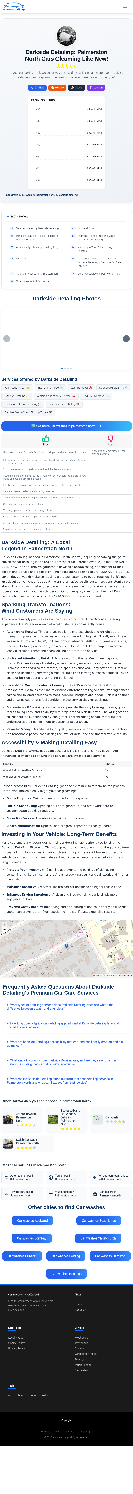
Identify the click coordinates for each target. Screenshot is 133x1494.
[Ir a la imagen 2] (65, 368)
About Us (80, 1309)
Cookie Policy (16, 1343)
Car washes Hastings (67, 1274)
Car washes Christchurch (98, 1238)
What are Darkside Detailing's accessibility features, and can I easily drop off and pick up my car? (65, 1043)
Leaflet (98, 975)
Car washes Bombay (31, 1238)
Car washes (82, 1348)
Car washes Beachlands (99, 1221)
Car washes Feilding (66, 1256)
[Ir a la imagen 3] (68, 368)
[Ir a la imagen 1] (62, 368)
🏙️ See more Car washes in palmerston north (63, 426)
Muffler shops (83, 1364)
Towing (79, 1359)
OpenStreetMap (113, 975)
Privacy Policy (16, 1348)
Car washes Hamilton (110, 1256)
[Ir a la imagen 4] (71, 368)
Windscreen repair (86, 1353)
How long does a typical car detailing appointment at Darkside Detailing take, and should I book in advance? (63, 1025)
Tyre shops (81, 1343)
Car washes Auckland (32, 1221)
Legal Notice (15, 1337)
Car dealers (82, 1370)
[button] (66, 946)
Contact (79, 1304)
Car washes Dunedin (22, 1256)
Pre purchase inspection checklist (28, 1395)
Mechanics (81, 1337)
